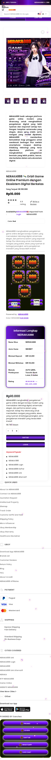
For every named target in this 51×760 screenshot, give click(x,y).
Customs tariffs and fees (11, 515)
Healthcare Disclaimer (10, 536)
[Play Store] (22, 710)
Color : (12, 221)
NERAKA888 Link (7, 657)
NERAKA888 (11, 171)
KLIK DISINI (24, 318)
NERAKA (3, 674)
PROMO (27, 724)
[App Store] (7, 710)
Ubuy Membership (8, 527)
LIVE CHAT (27, 752)
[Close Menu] (3, 10)
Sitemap (3, 506)
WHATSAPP (27, 745)
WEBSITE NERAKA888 (9, 687)
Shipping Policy (6, 519)
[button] (43, 32)
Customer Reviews (8, 560)
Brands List (5, 556)
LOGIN (13, 17)
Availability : (11, 213)
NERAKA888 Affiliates (9, 581)
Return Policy (6, 564)
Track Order (5, 510)
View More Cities (7, 691)
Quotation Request (8, 498)
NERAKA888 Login (7, 662)
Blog (2, 568)
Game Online (6, 683)
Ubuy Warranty (7, 532)
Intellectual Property (9, 502)
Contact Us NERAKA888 (10, 493)
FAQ (2, 573)
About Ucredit (6, 577)
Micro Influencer (7, 523)
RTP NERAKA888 (7, 679)
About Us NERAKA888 (9, 489)
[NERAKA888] (12, 9)
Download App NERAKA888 (12, 551)
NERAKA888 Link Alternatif (11, 670)
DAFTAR (38, 17)
